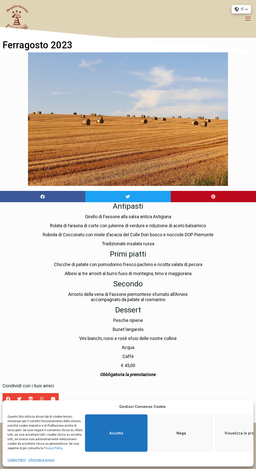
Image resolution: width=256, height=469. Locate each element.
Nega (181, 433)
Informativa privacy (41, 460)
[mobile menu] (248, 19)
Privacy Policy (52, 448)
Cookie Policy (17, 460)
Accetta (116, 433)
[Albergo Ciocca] (17, 19)
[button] (42, 196)
